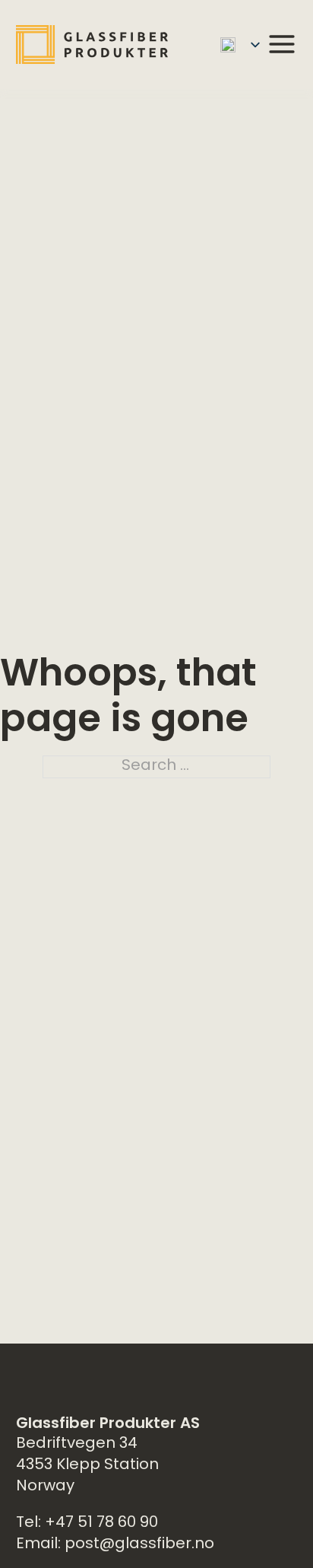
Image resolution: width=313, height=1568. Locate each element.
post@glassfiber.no (139, 1544)
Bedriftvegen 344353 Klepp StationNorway (87, 1465)
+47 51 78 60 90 (101, 1523)
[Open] (282, 44)
